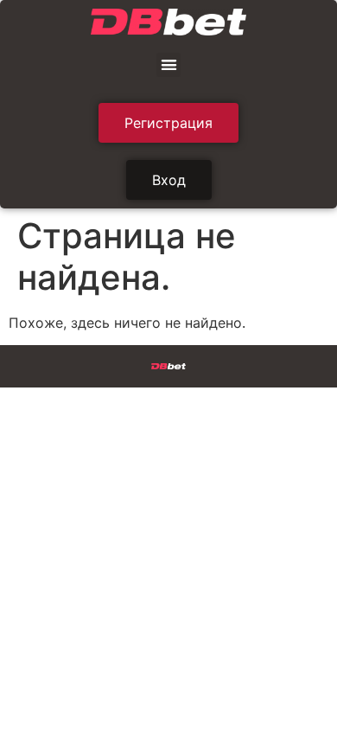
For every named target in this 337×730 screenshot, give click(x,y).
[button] (168, 65)
